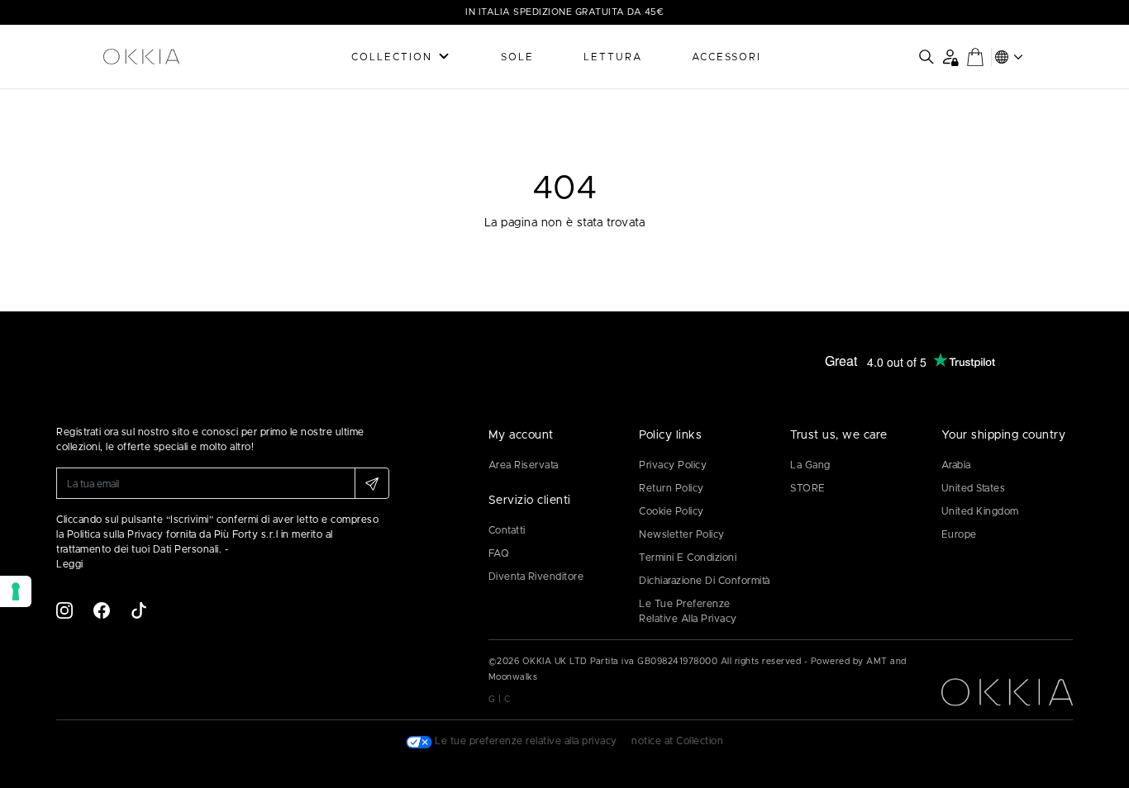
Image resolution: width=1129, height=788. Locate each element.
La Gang (810, 465)
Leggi (69, 564)
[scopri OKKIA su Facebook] (101, 610)
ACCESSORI (726, 57)
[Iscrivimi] (372, 483)
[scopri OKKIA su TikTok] (139, 610)
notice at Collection (677, 741)
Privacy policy (673, 465)
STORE (808, 488)
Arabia (956, 465)
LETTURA (613, 57)
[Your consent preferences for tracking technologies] (15, 591)
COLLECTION (391, 57)
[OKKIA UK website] (172, 57)
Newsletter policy (682, 534)
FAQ (499, 553)
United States (973, 488)
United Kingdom (980, 511)
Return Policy (671, 488)
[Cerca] (926, 57)
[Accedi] (950, 56)
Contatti (507, 530)
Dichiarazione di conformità (704, 581)
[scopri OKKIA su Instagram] (64, 610)
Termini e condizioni (687, 558)
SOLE (517, 57)
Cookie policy (671, 511)
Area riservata (523, 465)
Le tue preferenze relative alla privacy (688, 611)
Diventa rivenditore (536, 577)
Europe (959, 534)
